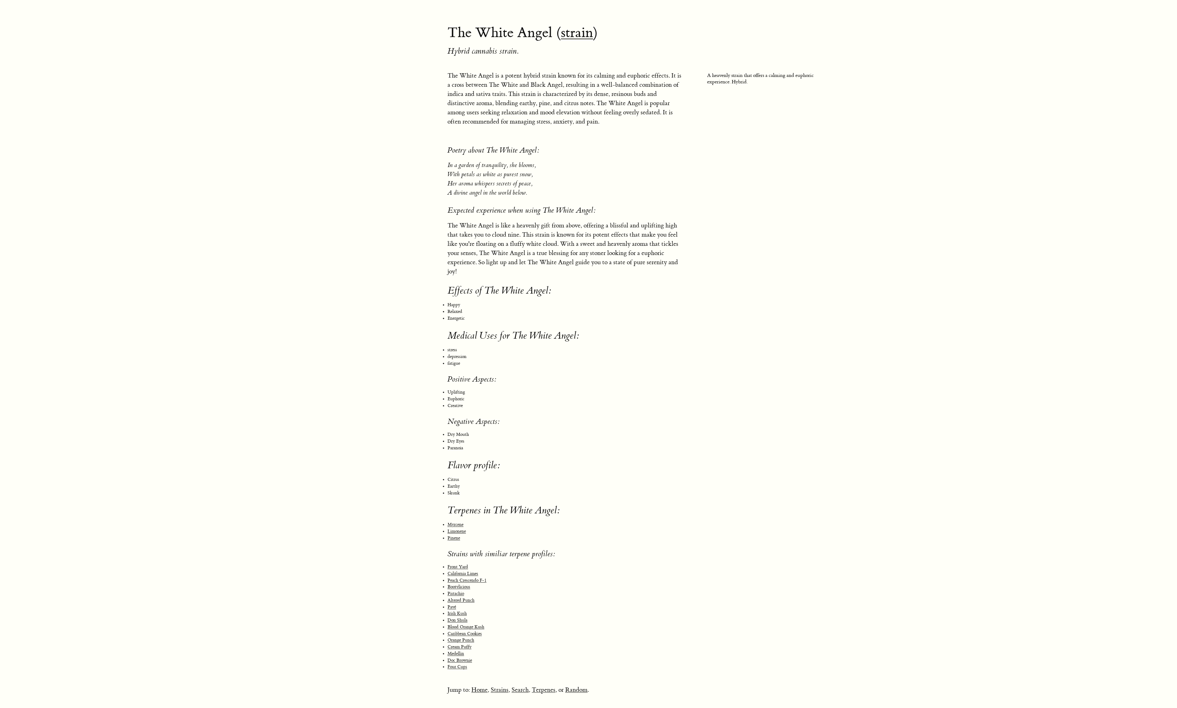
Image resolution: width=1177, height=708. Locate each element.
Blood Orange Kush (466, 627)
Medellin (456, 654)
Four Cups (457, 667)
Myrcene (455, 524)
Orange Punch (461, 640)
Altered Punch (461, 600)
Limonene (457, 531)
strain (577, 33)
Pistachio (456, 593)
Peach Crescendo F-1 (467, 580)
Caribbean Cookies (465, 634)
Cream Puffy (459, 647)
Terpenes (543, 690)
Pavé (452, 607)
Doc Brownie (460, 660)
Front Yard (458, 567)
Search (520, 690)
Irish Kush (457, 613)
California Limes (463, 574)
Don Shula (457, 620)
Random (576, 690)
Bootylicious (459, 587)
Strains (500, 690)
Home (479, 690)
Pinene (454, 538)
